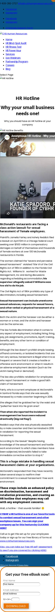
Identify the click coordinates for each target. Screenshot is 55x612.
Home (9, 39)
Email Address (11, 590)
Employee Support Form (19, 28)
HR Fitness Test (13, 47)
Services (10, 54)
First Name (9, 580)
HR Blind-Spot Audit (16, 43)
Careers (10, 65)
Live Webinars (13, 58)
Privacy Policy (23, 565)
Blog (8, 69)
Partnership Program (17, 61)
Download (16, 606)
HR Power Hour (13, 50)
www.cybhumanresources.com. (17, 541)
